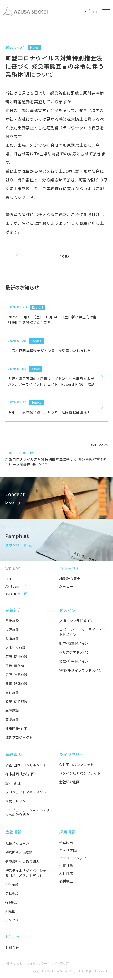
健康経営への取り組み (22, 861)
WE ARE (13, 569)
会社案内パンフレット (76, 764)
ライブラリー (71, 754)
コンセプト (69, 569)
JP (84, 11)
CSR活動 (11, 884)
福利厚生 (66, 881)
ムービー (66, 586)
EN (95, 11)
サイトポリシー (37, 963)
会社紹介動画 (69, 782)
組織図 (10, 911)
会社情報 (13, 832)
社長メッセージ (17, 843)
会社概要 (12, 893)
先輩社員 (66, 865)
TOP (8, 452)
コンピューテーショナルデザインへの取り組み (29, 812)
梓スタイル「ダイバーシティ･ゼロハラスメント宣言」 (28, 873)
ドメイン (67, 610)
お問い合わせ (14, 963)
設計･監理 (13, 783)
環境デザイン (15, 801)
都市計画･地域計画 (19, 774)
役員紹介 (12, 902)
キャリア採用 (69, 850)
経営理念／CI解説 (18, 852)
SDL (8, 578)
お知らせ (26, 452)
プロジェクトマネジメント (25, 792)
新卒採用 (66, 842)
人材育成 (66, 873)
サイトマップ (60, 963)
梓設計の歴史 (69, 578)
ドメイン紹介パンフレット (79, 773)
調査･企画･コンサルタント (26, 765)
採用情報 (67, 832)
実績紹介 (13, 610)
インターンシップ (72, 858)
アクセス (12, 920)
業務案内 (13, 754)
